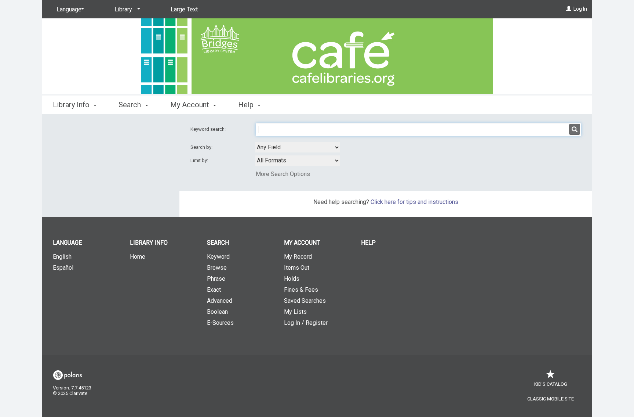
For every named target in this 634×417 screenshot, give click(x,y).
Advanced (219, 300)
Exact (214, 289)
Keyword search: (208, 129)
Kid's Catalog (550, 384)
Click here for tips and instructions (414, 201)
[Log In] (568, 9)
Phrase (216, 278)
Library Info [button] (72, 104)
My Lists (295, 311)
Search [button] (131, 104)
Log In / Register (306, 322)
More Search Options (283, 173)
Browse (217, 267)
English (62, 256)
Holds (291, 278)
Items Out (296, 267)
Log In (580, 9)
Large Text (184, 9)
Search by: (202, 147)
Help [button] (246, 104)
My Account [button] (190, 104)
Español (63, 267)
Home (137, 256)
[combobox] (297, 147)
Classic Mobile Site (550, 399)
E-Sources (220, 322)
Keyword (218, 256)
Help (368, 242)
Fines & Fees (301, 289)
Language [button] (67, 242)
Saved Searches (305, 300)
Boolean (217, 311)
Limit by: (199, 160)
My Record (298, 256)
